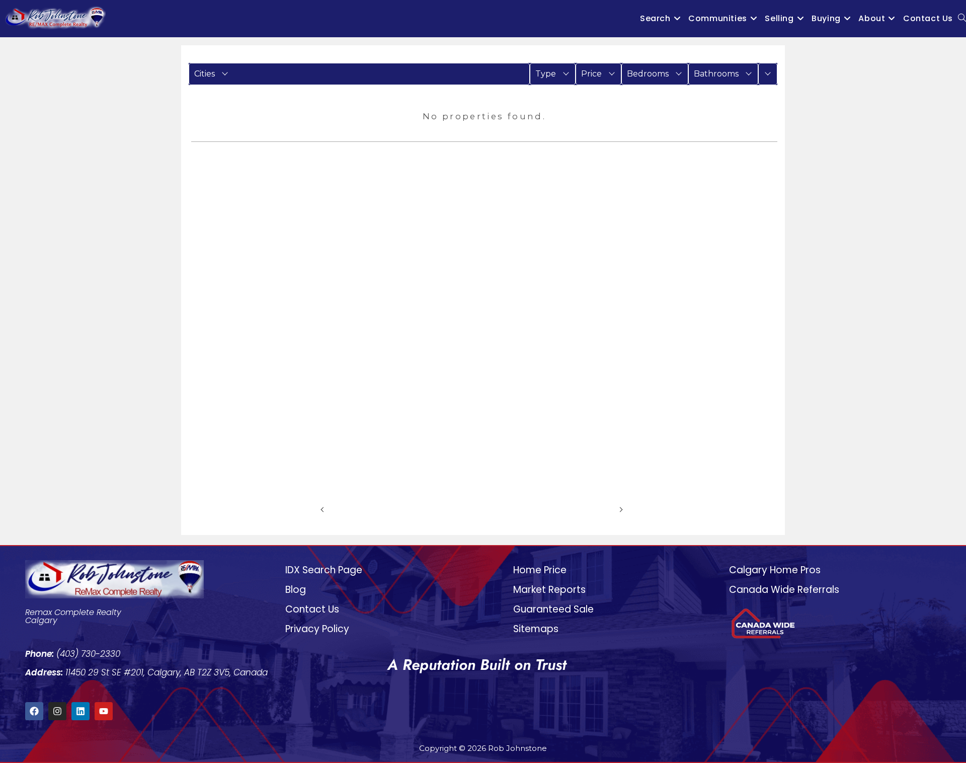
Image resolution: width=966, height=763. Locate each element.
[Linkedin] (80, 711)
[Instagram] (57, 711)
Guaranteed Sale (553, 609)
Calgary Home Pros (775, 570)
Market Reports (549, 589)
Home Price (540, 570)
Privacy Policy (317, 629)
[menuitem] (359, 74)
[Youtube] (104, 711)
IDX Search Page (323, 570)
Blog (295, 589)
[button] (359, 74)
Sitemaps (535, 629)
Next (606, 508)
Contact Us (312, 609)
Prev (336, 508)
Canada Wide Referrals (784, 589)
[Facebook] (34, 711)
